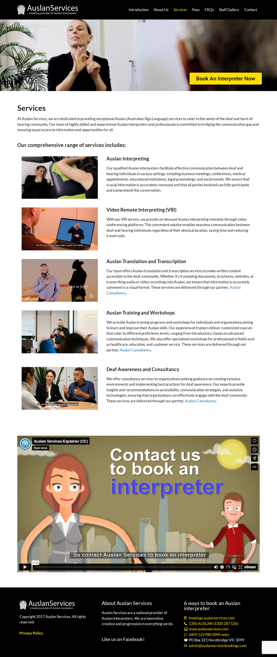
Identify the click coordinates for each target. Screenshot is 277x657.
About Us (161, 9)
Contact (250, 9)
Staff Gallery (229, 9)
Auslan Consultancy (135, 350)
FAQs (209, 9)
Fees (196, 9)
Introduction (138, 9)
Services (180, 9)
